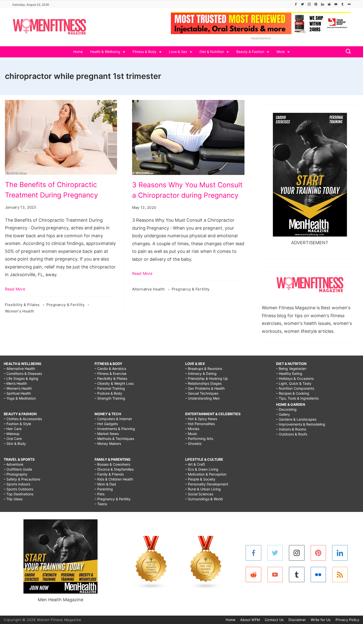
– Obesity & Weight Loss (114, 383)
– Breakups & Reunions (203, 368)
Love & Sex (178, 51)
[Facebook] (295, 4)
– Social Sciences (199, 494)
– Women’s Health (18, 388)
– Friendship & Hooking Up (206, 378)
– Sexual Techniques (201, 393)
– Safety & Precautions (22, 479)
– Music (191, 434)
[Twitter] (302, 4)
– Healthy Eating (289, 373)
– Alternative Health (19, 368)
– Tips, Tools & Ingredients (297, 398)
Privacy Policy (347, 620)
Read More (15, 289)
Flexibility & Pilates (23, 304)
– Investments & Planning (115, 429)
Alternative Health (149, 289)
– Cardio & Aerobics (110, 368)
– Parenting (104, 489)
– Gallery (283, 414)
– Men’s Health (15, 383)
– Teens (101, 504)
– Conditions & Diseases (23, 373)
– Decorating (286, 409)
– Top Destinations (18, 494)
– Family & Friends (109, 474)
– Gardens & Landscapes (296, 419)
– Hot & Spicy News (201, 419)
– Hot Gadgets (106, 424)
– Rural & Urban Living (203, 489)
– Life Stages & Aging (21, 378)
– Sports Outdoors (18, 489)
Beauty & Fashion (250, 51)
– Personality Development (206, 484)
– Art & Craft (195, 464)
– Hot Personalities (200, 424)
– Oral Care (13, 438)
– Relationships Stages (203, 383)
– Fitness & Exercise (110, 373)
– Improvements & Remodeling (300, 424)
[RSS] (340, 574)
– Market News (107, 434)
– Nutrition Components (295, 388)
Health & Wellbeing (105, 51)
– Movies (192, 429)
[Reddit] (329, 4)
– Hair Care (12, 429)
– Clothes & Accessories (23, 419)
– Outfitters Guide (18, 469)
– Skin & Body (15, 443)
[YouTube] (335, 4)
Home (78, 51)
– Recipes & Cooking (292, 393)
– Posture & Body (108, 393)
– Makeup (12, 434)
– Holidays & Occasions (295, 378)
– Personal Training (110, 388)
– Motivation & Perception (205, 474)
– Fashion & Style (17, 424)
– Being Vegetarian (291, 368)
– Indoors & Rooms (291, 429)
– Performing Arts (199, 438)
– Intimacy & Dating (201, 373)
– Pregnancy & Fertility (113, 499)
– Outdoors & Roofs (291, 434)
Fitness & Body (145, 51)
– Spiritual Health (17, 393)
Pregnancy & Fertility (66, 304)
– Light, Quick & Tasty (293, 383)
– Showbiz (193, 443)
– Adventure (13, 464)
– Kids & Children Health (114, 479)
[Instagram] (309, 4)
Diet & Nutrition (212, 51)
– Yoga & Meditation (20, 398)
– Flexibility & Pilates (111, 378)
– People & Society (200, 479)
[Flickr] (349, 4)
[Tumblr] (342, 4)
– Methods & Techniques (114, 438)
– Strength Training (110, 398)
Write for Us (321, 620)
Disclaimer (297, 620)
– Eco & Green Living (201, 469)
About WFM (250, 620)
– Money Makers (108, 443)
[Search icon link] (347, 52)
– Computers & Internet (113, 419)
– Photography (15, 474)
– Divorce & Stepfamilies (114, 469)
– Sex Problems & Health (205, 388)
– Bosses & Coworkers (112, 464)
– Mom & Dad (105, 484)
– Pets (99, 494)
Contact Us (274, 620)
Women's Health (19, 311)
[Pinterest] (315, 4)
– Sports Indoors (17, 484)
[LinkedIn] (322, 4)
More (281, 51)
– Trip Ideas (13, 499)
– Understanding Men (202, 398)
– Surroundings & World (204, 499)
